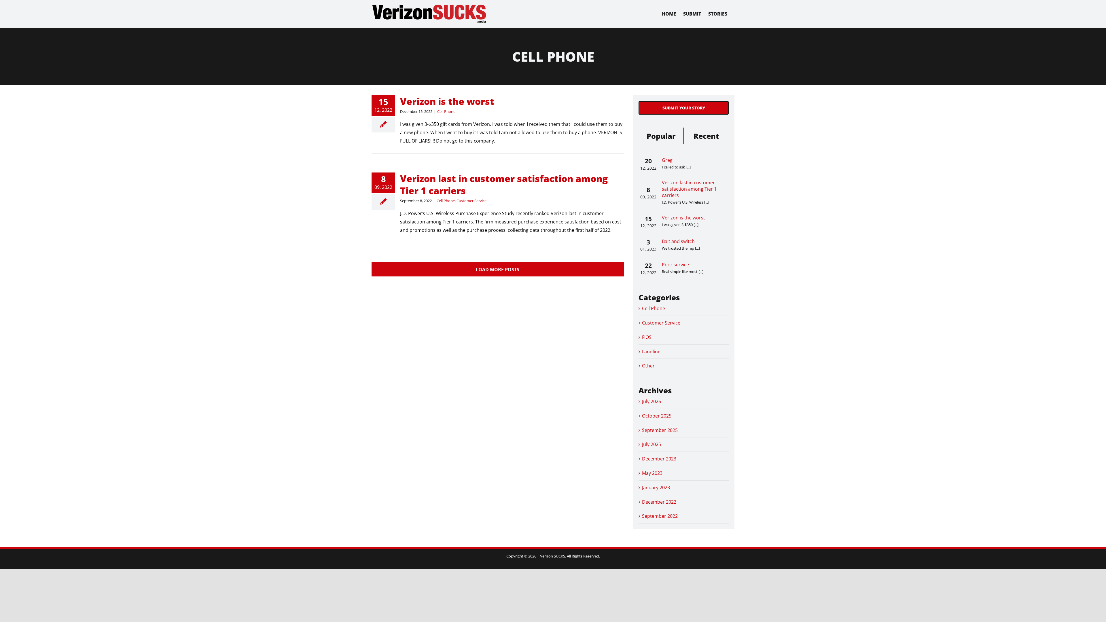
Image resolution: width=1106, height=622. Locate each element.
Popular (661, 136)
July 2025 (651, 444)
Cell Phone (446, 111)
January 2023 (656, 487)
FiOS (647, 337)
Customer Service (471, 200)
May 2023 (652, 473)
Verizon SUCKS (552, 556)
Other (648, 366)
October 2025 (656, 416)
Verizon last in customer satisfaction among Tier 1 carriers (504, 184)
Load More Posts (497, 269)
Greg (667, 160)
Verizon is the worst (447, 101)
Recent (706, 136)
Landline (651, 351)
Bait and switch (678, 241)
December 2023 (659, 459)
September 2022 (660, 516)
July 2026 (651, 401)
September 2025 (660, 430)
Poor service (675, 264)
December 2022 (659, 502)
